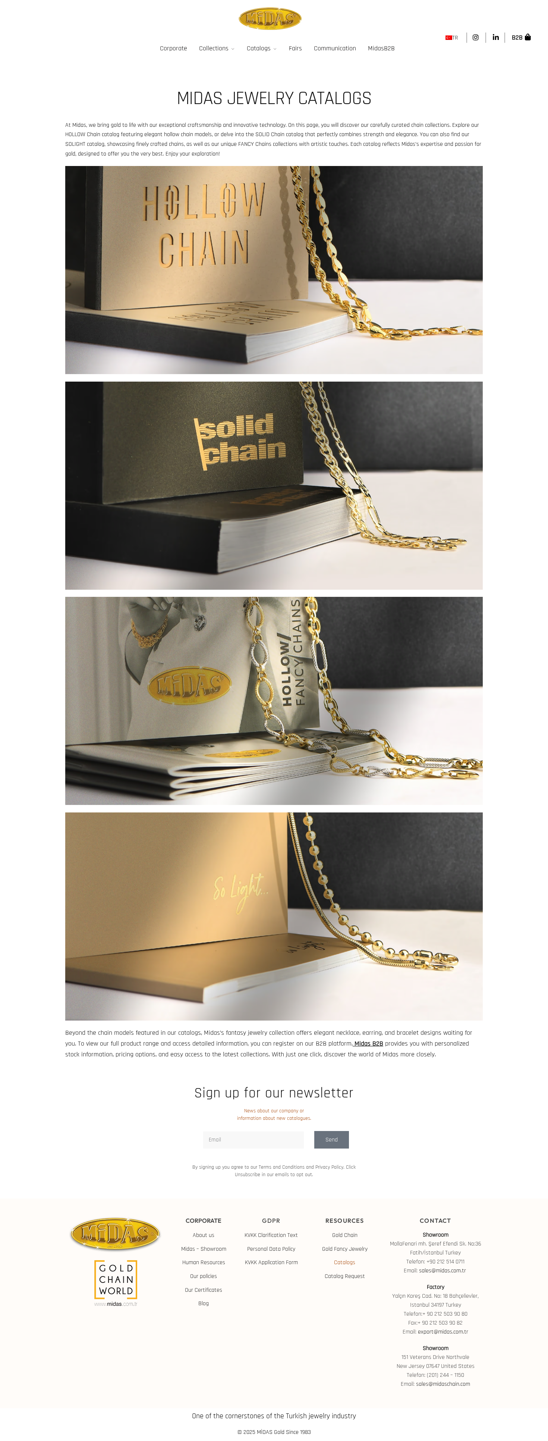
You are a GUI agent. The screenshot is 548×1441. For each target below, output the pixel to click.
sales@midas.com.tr (443, 1271)
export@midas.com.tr (443, 1332)
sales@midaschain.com (443, 1384)
